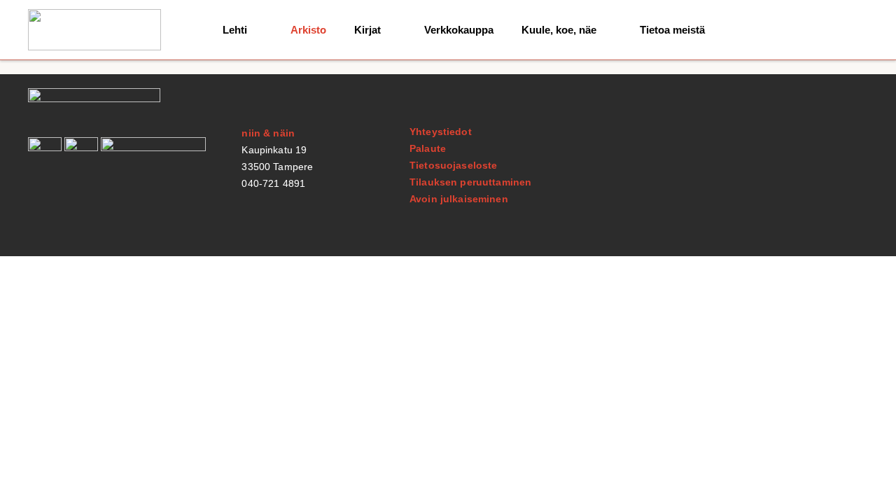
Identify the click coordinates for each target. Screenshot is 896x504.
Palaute (428, 148)
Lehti (235, 30)
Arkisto (308, 30)
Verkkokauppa (458, 30)
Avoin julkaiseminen (459, 198)
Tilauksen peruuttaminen (470, 182)
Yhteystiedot (441, 131)
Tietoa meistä (672, 30)
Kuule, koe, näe (559, 30)
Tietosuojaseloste (453, 165)
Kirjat (367, 30)
